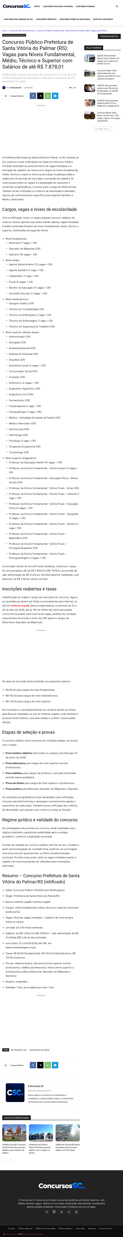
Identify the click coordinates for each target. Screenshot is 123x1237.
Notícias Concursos (103, 19)
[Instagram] (54, 1211)
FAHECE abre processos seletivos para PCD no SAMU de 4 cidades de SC (108, 103)
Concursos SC (15, 87)
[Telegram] (55, 96)
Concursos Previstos (46, 19)
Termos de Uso (105, 1228)
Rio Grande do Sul (18, 1050)
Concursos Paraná (85, 6)
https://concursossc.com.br (39, 1091)
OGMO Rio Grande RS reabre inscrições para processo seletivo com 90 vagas (68, 1147)
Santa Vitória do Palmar (39, 1050)
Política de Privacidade (45, 1228)
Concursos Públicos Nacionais (74, 19)
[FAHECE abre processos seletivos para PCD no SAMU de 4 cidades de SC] (89, 103)
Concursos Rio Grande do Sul (18, 19)
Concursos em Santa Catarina (58, 6)
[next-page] (9, 1160)
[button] (117, 6)
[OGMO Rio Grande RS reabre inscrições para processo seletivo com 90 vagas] (68, 1132)
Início (37, 6)
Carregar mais (101, 128)
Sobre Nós (80, 1228)
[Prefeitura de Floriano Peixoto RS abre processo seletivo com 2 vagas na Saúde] (41, 1132)
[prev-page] (4, 1160)
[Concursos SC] (4, 87)
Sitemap (91, 1228)
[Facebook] (33, 96)
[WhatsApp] (48, 96)
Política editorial (25, 1228)
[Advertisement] (41, 129)
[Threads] (76, 1212)
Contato (11, 1228)
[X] (40, 96)
